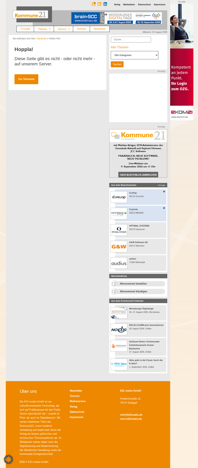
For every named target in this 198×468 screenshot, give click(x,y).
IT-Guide (25, 28)
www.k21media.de (131, 418)
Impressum (76, 417)
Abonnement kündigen (133, 291)
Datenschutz (77, 411)
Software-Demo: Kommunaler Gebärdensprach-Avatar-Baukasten (144, 344)
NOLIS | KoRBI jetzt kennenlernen (146, 325)
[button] (8, 459)
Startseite (41, 38)
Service (62, 28)
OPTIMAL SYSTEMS (139, 226)
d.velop (133, 193)
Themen (42, 28)
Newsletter (100, 28)
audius (132, 259)
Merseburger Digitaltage (141, 308)
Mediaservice (77, 401)
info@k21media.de (131, 414)
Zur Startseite (26, 79)
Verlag (73, 406)
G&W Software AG (138, 242)
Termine (81, 28)
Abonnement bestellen (133, 283)
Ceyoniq (133, 209)
